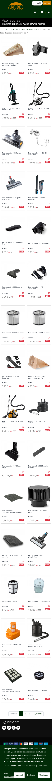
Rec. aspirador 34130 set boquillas (10, 377)
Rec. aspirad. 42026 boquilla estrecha (38, 466)
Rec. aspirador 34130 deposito (39, 601)
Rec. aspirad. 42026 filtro (11, 601)
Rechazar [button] (31, 775)
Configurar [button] (44, 775)
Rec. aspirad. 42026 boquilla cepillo (12, 288)
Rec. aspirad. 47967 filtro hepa (39, 333)
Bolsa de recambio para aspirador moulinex (10, 64)
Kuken (30, 69)
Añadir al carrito (13, 79)
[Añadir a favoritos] (23, 69)
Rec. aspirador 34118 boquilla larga (12, 243)
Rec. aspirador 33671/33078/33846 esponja (12, 511)
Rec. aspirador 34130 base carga (37, 64)
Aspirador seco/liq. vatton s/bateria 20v (11, 109)
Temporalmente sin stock (13, 705)
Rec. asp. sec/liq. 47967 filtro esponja (12, 556)
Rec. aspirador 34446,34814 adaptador (38, 153)
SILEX (4, 69)
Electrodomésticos (29, 30)
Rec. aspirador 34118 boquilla (39, 243)
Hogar (15, 30)
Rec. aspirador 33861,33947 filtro (11, 645)
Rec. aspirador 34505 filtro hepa (37, 511)
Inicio (8, 30)
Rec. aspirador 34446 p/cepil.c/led (35, 556)
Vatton (5, 114)
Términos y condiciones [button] (37, 765)
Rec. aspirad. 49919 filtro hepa (13, 333)
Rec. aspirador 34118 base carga (11, 466)
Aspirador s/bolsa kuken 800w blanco (38, 109)
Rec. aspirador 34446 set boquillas (36, 198)
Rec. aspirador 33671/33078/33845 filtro (11, 690)
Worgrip (31, 427)
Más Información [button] (9, 775)
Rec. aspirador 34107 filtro (37, 690)
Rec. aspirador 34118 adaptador (35, 288)
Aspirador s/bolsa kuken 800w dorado (12, 422)
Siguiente (38, 714)
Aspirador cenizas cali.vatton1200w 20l (35, 645)
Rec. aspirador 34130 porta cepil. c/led (11, 198)
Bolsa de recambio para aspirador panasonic (36, 377)
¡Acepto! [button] (19, 775)
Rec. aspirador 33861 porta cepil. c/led (11, 153)
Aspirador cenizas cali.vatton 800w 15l (38, 422)
